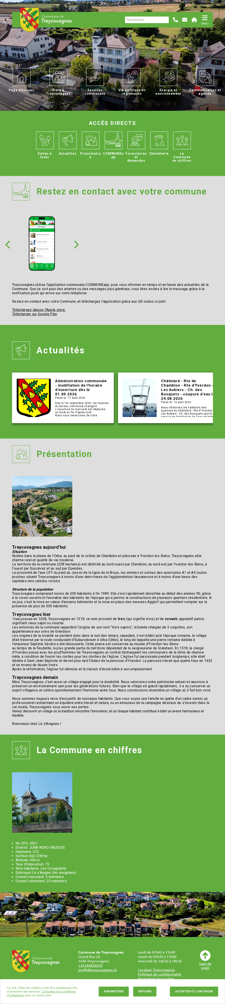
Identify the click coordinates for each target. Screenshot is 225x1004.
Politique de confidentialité (159, 974)
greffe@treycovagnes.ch (97, 970)
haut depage (205, 965)
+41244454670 (90, 965)
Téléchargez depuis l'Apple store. (39, 310)
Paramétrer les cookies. (156, 978)
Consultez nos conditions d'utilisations (41, 993)
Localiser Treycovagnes (156, 970)
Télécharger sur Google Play (34, 314)
